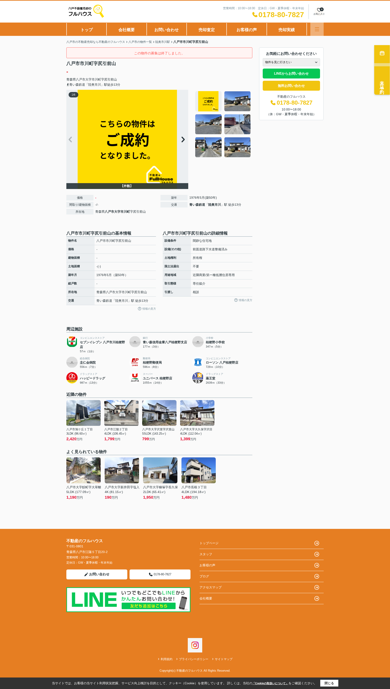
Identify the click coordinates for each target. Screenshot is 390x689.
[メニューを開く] (317, 29)
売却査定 (207, 30)
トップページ (209, 543)
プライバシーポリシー (193, 659)
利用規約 (166, 659)
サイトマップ (223, 659)
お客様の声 (247, 30)
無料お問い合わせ (291, 86)
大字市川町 (93, 79)
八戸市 (80, 79)
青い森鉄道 (197, 204)
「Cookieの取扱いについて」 (270, 683)
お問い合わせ (166, 30)
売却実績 (287, 30)
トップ (87, 30)
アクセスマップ (211, 587)
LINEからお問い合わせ (291, 73)
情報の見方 (149, 308)
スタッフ (206, 554)
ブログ (204, 576)
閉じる (329, 683)
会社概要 (126, 30)
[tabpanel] (223, 124)
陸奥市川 (214, 204)
